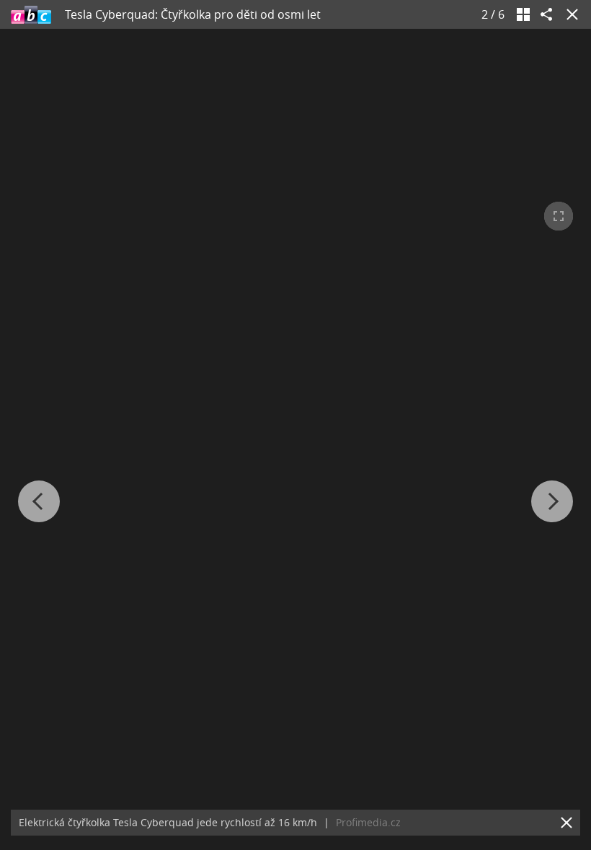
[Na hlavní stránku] (31, 14)
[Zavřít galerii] (569, 14)
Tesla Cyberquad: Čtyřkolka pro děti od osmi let (193, 14)
